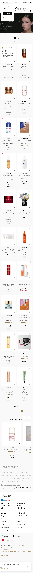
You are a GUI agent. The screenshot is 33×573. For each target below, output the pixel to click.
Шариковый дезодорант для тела (24, 104)
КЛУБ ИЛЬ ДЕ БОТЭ (22, 516)
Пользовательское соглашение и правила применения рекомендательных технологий (16, 552)
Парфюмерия (18, 11)
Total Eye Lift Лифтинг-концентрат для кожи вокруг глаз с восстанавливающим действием (8, 284)
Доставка (4, 521)
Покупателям (21, 2)
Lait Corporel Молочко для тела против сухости (24, 176)
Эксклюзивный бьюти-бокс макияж (24, 355)
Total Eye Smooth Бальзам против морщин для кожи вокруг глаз (8, 391)
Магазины (14, 2)
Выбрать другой (7, 17)
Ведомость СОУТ (4, 555)
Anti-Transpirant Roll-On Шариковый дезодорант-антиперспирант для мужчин (8, 142)
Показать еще (16, 406)
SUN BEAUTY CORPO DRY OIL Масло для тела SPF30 (24, 251)
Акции (18, 521)
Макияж (26, 11)
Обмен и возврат (6, 527)
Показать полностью (22, 488)
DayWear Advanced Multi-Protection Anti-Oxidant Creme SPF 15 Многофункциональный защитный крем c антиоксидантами (8, 319)
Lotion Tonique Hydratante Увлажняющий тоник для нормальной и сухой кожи (8, 356)
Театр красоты (21, 524)
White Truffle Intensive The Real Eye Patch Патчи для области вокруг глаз (8, 251)
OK (27, 566)
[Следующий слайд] (29, 417)
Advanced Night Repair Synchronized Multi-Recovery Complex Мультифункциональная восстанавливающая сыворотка (9, 68)
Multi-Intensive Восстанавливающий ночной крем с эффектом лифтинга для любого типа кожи (8, 214)
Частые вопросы (5, 530)
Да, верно (7, 13)
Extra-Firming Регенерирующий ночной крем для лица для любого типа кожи (9, 105)
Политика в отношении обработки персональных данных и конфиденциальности (13, 548)
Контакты (19, 527)
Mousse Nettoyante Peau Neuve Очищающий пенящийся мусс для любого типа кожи (9, 177)
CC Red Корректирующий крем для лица (25, 391)
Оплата (3, 524)
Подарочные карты (6, 516)
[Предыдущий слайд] (24, 417)
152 (19, 411)
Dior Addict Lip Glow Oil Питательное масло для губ (24, 284)
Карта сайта (21, 545)
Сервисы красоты (6, 519)
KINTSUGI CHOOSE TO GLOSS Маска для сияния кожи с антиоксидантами (24, 319)
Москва (5, 2)
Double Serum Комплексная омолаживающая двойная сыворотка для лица (24, 68)
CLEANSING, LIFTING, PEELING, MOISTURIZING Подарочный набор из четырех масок (24, 214)
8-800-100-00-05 (6, 506)
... (17, 411)
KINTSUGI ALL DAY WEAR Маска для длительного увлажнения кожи (24, 142)
